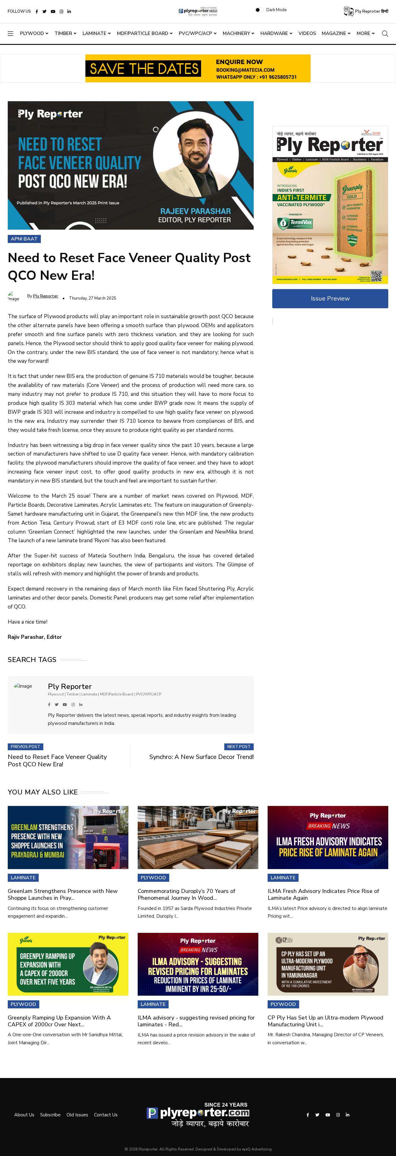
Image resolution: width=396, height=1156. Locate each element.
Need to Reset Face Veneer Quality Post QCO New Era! (57, 761)
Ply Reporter (45, 296)
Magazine (334, 33)
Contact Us (106, 1115)
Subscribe (50, 1115)
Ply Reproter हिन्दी (371, 11)
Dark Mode (276, 10)
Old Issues (77, 1115)
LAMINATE (23, 877)
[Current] (330, 204)
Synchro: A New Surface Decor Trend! (201, 757)
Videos (307, 33)
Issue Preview (330, 298)
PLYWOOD (153, 877)
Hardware (274, 33)
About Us (24, 1115)
